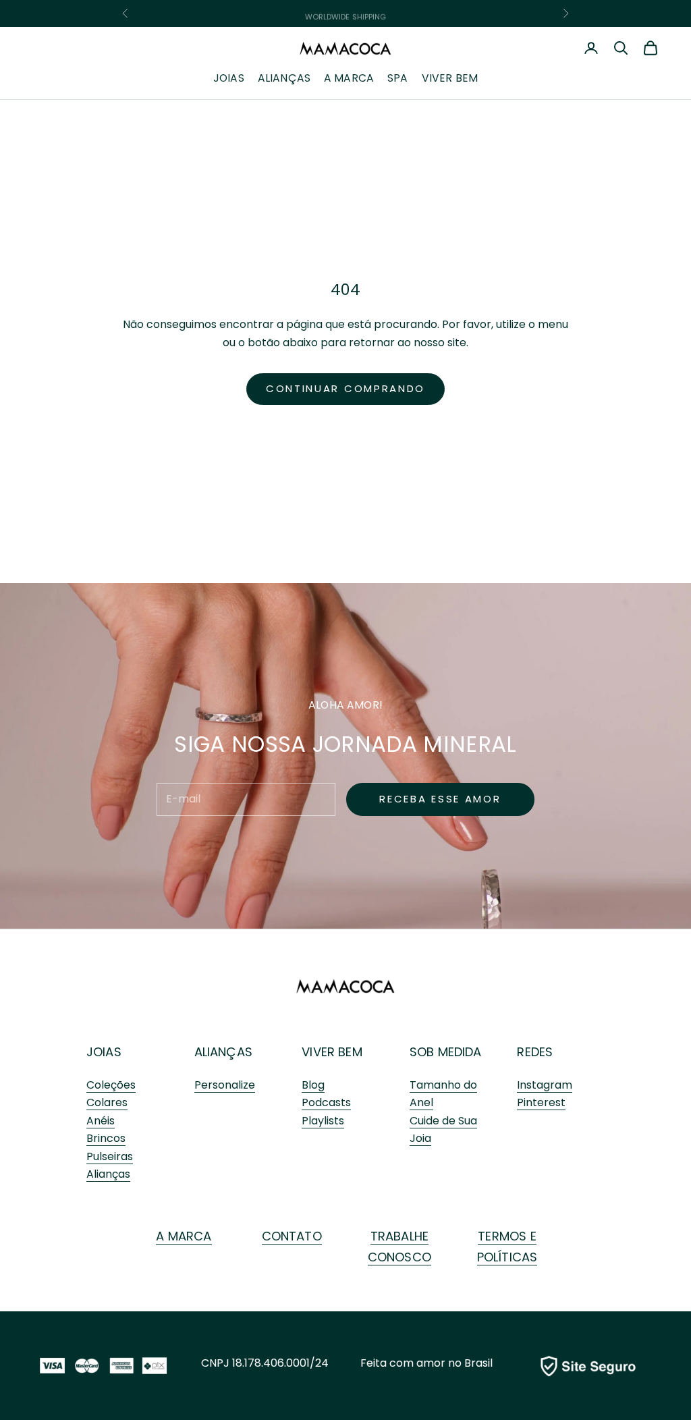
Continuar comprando (345, 388)
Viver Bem (450, 78)
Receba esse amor (440, 799)
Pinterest (541, 1102)
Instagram (544, 1085)
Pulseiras (109, 1156)
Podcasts (326, 1102)
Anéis (100, 1120)
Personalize (224, 1085)
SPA (397, 78)
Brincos (106, 1138)
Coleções (111, 1085)
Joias (228, 78)
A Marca (349, 78)
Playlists (323, 1120)
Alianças (284, 78)
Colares (107, 1102)
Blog (313, 1085)
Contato (292, 1236)
